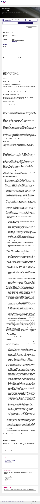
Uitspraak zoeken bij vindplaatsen (9, 464)
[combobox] (31, 27)
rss (37, 501)
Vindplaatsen (5, 39)
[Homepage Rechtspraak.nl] (3, 2)
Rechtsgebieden (5, 35)
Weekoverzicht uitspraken (8, 491)
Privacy (6, 501)
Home (3, 8)
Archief (20, 501)
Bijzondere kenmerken (6, 36)
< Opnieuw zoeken (9, 23)
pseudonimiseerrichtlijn (8, 20)
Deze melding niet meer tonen (30, 20)
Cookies (9, 501)
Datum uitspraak (5, 31)
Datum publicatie (6, 32)
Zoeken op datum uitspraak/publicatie (10, 460)
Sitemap (4, 501)
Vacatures (18, 501)
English (2, 501)
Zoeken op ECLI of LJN (8, 462)
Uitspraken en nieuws (7, 8)
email (38, 501)
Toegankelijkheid (12, 501)
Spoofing (15, 501)
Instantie (4, 29)
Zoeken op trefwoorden (8, 461)
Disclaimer (23, 501)
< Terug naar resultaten (25, 23)
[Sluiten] (36, 20)
